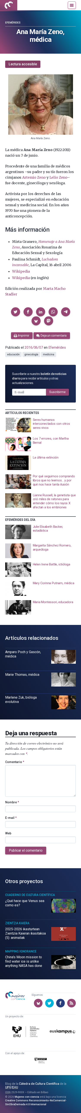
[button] (15, 311)
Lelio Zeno (58, 177)
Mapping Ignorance (21, 951)
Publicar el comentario (26, 850)
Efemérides (13, 22)
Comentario (14, 762)
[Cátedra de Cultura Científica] (26, 1032)
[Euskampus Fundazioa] (63, 1032)
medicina (48, 354)
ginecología (31, 354)
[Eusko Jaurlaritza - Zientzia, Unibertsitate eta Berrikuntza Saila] (40, 1061)
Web (8, 833)
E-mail (11, 818)
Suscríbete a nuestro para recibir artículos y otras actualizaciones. (39, 378)
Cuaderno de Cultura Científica (30, 895)
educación (13, 354)
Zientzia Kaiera (17, 923)
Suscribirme (57, 392)
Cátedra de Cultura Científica (39, 1083)
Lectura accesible (23, 64)
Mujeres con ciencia (27, 1096)
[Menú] (72, 5)
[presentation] (40, 425)
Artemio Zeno (34, 177)
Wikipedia (21, 271)
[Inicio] (8, 5)
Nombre (12, 802)
